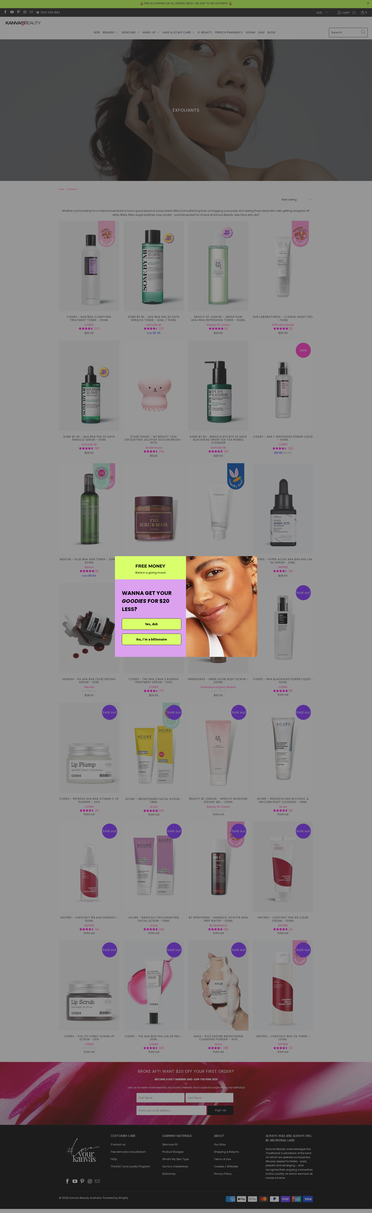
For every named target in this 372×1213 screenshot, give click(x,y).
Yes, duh (151, 624)
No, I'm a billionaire (151, 639)
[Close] (252, 561)
